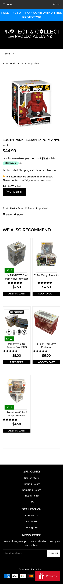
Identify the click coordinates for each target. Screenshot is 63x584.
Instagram (32, 527)
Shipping (24, 170)
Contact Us (31, 515)
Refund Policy (31, 483)
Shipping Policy (31, 489)
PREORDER (16, 362)
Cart (57, 4)
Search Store (31, 477)
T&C (31, 501)
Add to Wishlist (12, 186)
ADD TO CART (16, 293)
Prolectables (34, 569)
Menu (10, 4)
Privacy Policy (31, 495)
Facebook (31, 521)
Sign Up (53, 553)
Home (6, 53)
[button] (15, 282)
